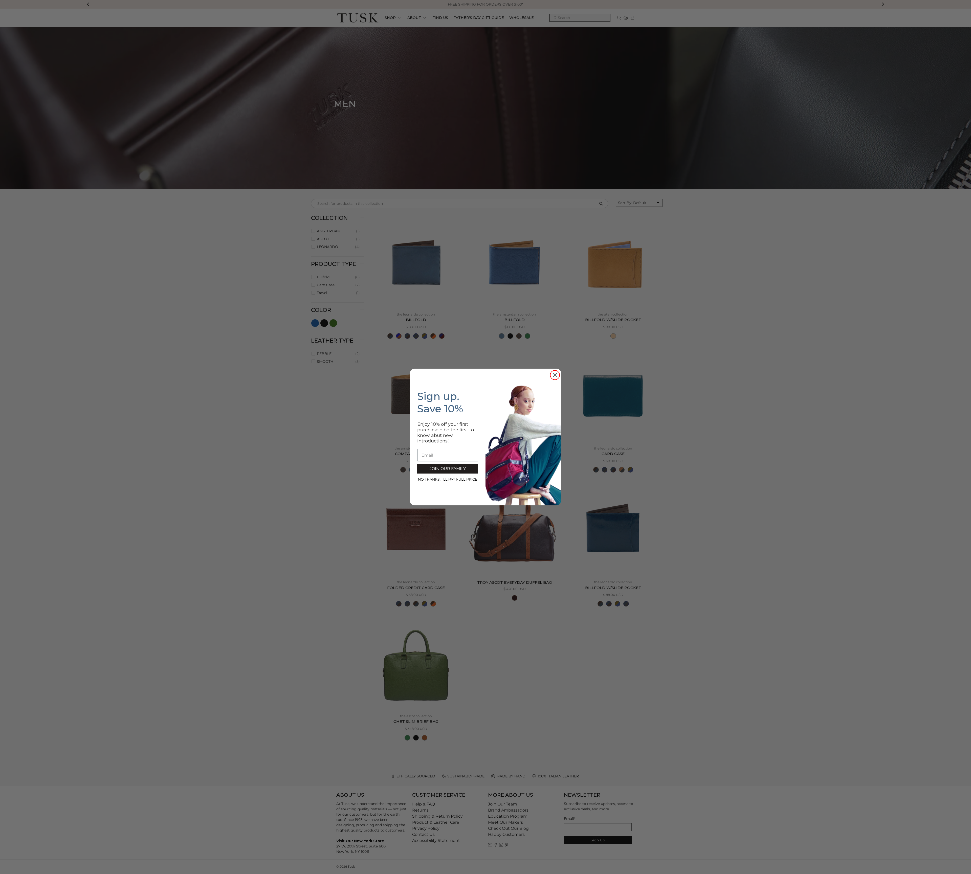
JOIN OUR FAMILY (448, 468)
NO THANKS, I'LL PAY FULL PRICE (447, 479)
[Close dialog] (554, 375)
